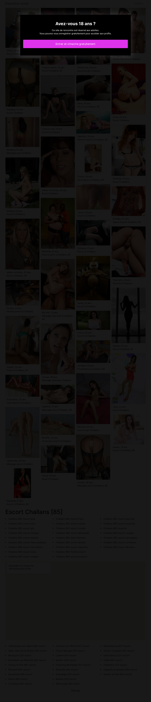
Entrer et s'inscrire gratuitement (75, 43)
